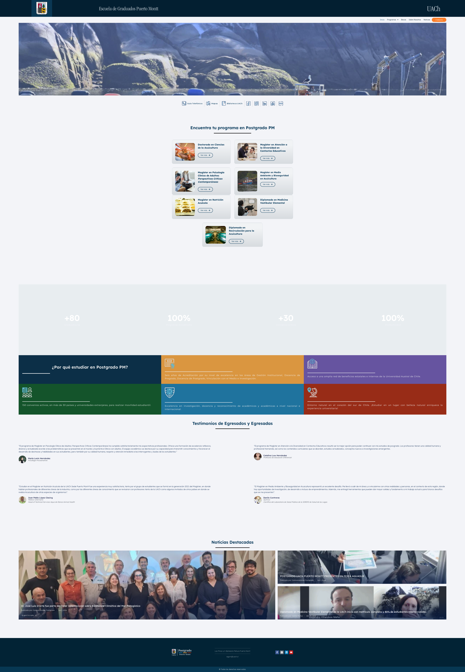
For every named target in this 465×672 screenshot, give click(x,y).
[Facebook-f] (277, 652)
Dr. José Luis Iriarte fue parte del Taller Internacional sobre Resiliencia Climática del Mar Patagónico (80, 605)
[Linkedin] (286, 652)
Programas (391, 20)
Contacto (439, 20)
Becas (403, 20)
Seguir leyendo (28, 615)
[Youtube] (291, 652)
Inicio (382, 20)
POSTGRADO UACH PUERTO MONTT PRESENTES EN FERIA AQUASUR (322, 576)
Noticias (427, 20)
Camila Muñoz (297, 615)
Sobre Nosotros (415, 20)
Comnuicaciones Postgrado (44, 610)
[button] (392, 20)
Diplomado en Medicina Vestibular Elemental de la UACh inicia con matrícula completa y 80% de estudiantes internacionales (353, 611)
